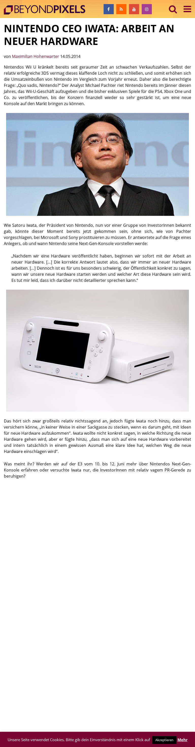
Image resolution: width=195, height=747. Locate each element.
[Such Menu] (173, 9)
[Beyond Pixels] (47, 9)
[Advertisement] (97, 522)
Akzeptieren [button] (164, 740)
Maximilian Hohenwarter (36, 56)
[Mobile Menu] (187, 9)
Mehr (182, 739)
